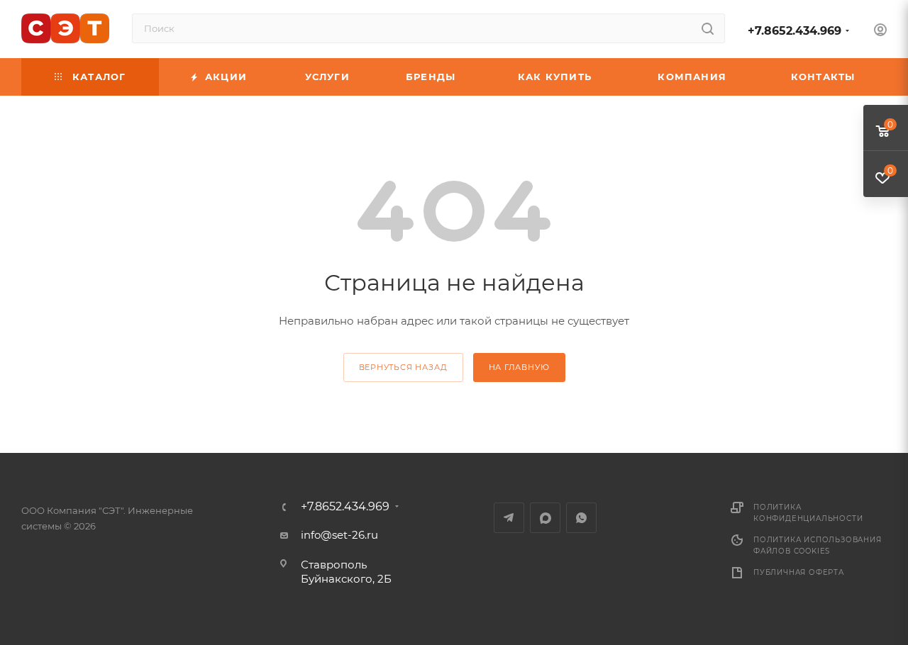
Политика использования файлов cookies (817, 545)
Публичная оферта (798, 572)
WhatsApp (581, 518)
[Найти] (707, 28)
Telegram (509, 518)
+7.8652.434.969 (794, 31)
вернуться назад (403, 367)
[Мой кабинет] (880, 31)
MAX (545, 518)
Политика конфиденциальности (808, 513)
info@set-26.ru (339, 535)
